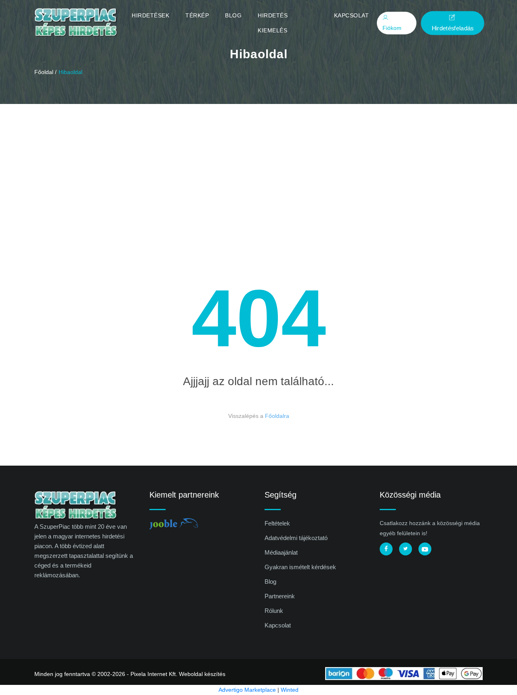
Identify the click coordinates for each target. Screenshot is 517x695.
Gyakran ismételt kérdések (300, 567)
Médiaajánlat (281, 552)
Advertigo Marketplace (247, 690)
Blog (233, 15)
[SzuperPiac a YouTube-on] (424, 548)
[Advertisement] (258, 164)
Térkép (197, 15)
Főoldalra (277, 416)
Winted (289, 690)
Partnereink (280, 596)
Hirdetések (150, 15)
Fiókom (391, 28)
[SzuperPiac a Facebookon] (386, 548)
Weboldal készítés (202, 674)
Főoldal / (45, 72)
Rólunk (274, 610)
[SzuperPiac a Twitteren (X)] (405, 548)
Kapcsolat (351, 15)
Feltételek (277, 523)
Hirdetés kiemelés (273, 23)
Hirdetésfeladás (453, 28)
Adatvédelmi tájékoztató (296, 537)
